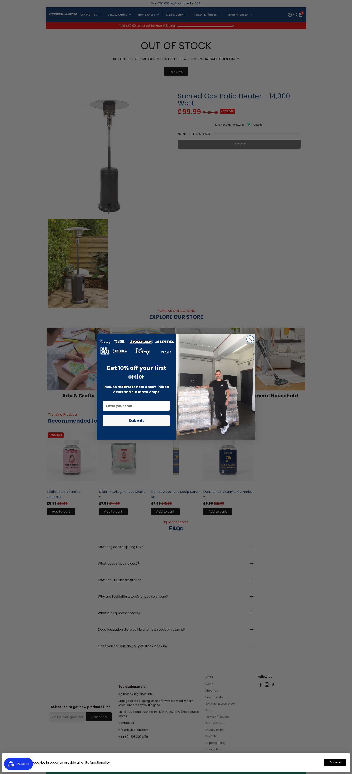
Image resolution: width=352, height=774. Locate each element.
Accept (335, 762)
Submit (136, 420)
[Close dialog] (250, 339)
